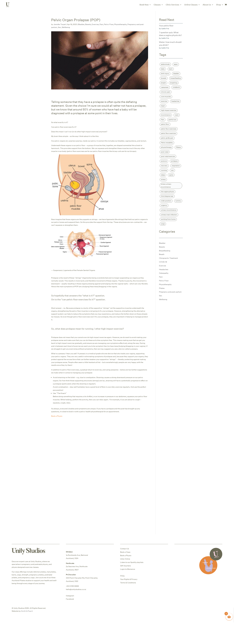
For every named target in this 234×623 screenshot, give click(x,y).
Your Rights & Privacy (128, 579)
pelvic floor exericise (168, 133)
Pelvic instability (167, 143)
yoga (163, 224)
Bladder (81, 24)
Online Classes (191, 4)
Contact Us (124, 549)
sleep (163, 175)
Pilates (178, 147)
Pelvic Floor (108, 24)
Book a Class (125, 552)
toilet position (166, 201)
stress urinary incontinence (166, 185)
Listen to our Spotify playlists (131, 562)
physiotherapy (166, 147)
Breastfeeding (164, 251)
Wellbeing (66, 27)
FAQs (122, 576)
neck (176, 115)
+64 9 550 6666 (72, 586)
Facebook (70, 599)
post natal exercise (168, 156)
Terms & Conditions (128, 583)
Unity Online (125, 559)
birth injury (165, 73)
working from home (168, 219)
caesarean (165, 87)
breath (163, 83)
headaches (175, 101)
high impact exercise (168, 110)
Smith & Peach (27, 611)
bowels (163, 78)
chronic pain (165, 92)
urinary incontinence (168, 210)
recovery (164, 166)
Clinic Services (172, 4)
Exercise (95, 24)
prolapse (174, 161)
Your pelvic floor (166, 25)
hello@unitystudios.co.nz (76, 589)
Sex (59, 27)
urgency (164, 205)
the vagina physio (167, 192)
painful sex (172, 120)
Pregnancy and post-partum (170, 292)
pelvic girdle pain (167, 138)
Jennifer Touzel (60, 24)
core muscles (166, 96)
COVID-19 (163, 262)
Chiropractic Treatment (168, 258)
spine (171, 175)
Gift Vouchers (125, 566)
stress (163, 179)
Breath (161, 254)
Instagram (70, 596)
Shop (218, 4)
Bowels (88, 24)
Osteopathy (163, 273)
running (164, 170)
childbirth (176, 87)
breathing (173, 83)
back (170, 69)
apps (176, 64)
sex (172, 170)
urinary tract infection (169, 215)
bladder (176, 73)
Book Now (144, 4)
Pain (101, 24)
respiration (176, 166)
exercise (164, 101)
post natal (164, 152)
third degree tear (167, 196)
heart (163, 106)
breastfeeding (176, 78)
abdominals (165, 64)
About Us (207, 4)
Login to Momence (127, 569)
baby (163, 69)
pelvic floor (165, 124)
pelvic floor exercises (168, 129)
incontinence (166, 115)
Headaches (163, 269)
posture (164, 161)
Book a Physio (125, 555)
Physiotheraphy (120, 24)
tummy (178, 201)
